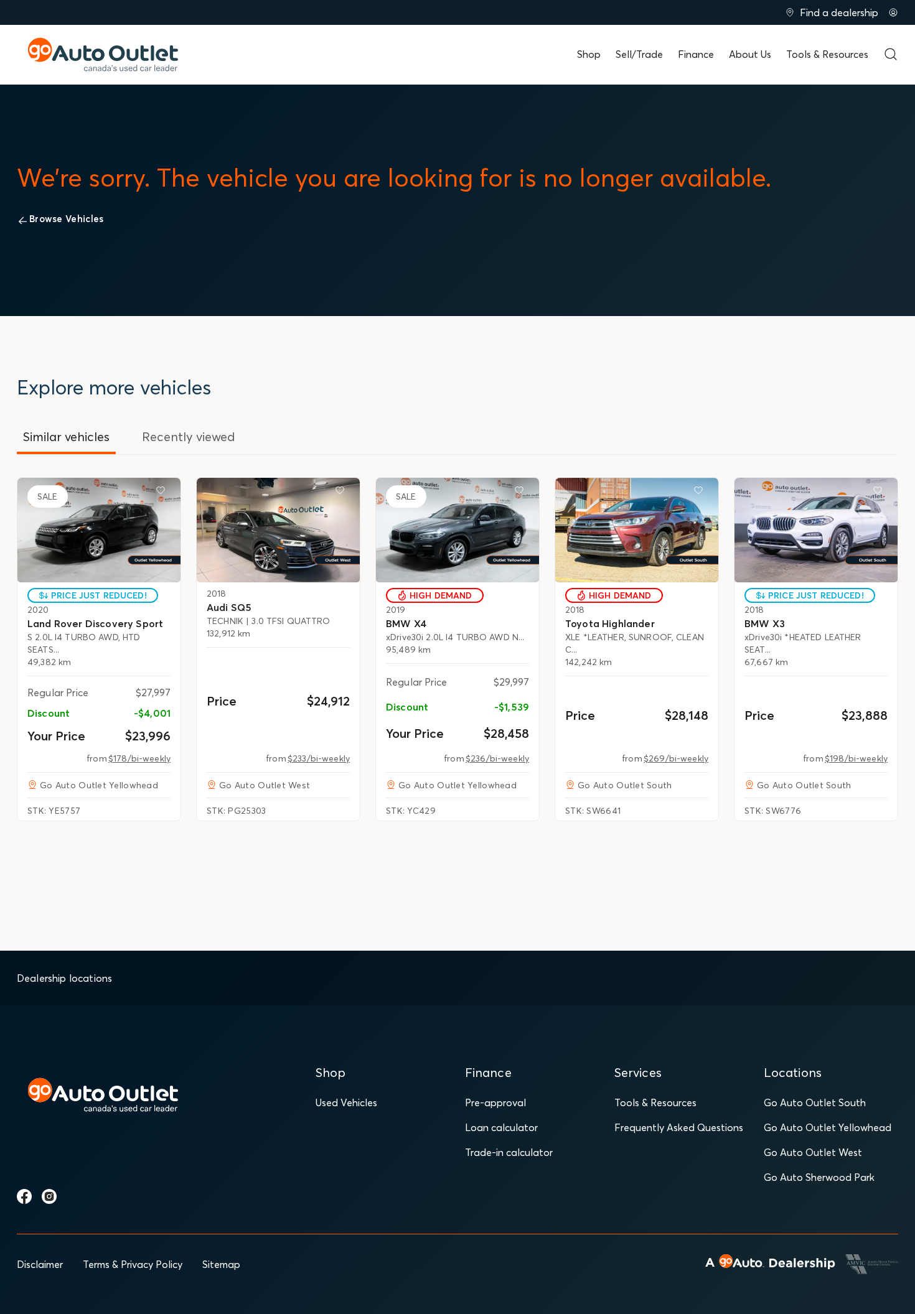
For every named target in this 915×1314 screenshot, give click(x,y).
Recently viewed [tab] (188, 436)
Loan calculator (501, 1127)
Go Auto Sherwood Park (819, 1177)
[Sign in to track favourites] (163, 492)
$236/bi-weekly (497, 758)
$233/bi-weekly (319, 758)
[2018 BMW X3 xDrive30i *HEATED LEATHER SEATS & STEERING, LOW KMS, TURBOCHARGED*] (816, 530)
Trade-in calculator (509, 1152)
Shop (589, 54)
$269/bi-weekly (676, 758)
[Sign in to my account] (893, 12)
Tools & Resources (827, 54)
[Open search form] (890, 54)
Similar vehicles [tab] (66, 436)
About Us (750, 54)
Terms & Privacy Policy (132, 1264)
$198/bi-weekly (856, 758)
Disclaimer (40, 1264)
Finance (696, 54)
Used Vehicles (346, 1102)
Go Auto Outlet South (815, 1102)
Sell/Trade (639, 54)
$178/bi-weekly (139, 758)
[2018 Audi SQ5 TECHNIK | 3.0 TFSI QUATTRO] (278, 530)
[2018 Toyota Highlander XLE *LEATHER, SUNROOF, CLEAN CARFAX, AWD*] (636, 530)
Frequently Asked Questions (678, 1127)
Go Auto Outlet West (813, 1152)
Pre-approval (495, 1102)
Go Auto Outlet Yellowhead (827, 1127)
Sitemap (221, 1264)
